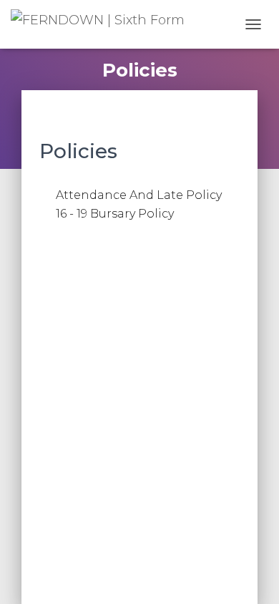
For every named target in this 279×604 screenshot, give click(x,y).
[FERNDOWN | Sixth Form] (103, 24)
